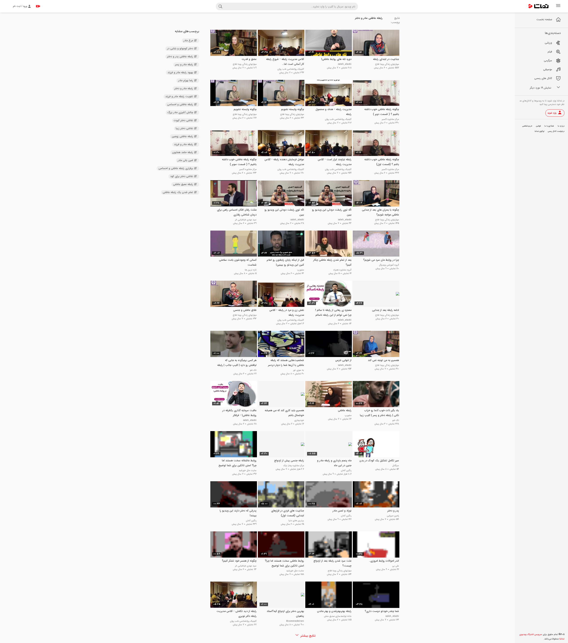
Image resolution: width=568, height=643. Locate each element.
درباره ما (561, 126)
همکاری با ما (549, 126)
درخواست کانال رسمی (556, 131)
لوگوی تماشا (539, 131)
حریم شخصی (527, 126)
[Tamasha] (538, 6)
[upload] (37, 6)
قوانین (538, 126)
